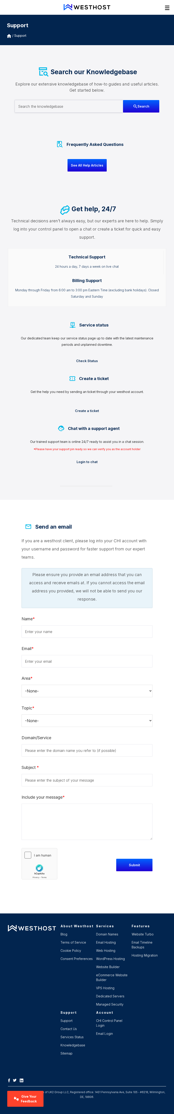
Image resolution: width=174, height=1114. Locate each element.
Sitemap (66, 1053)
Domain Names (107, 934)
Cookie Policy (70, 950)
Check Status (87, 361)
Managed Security (109, 1004)
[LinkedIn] (22, 1080)
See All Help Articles (87, 165)
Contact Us (68, 1029)
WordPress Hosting (110, 959)
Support (20, 35)
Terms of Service (73, 942)
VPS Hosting (105, 988)
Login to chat (87, 462)
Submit (134, 865)
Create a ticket (87, 411)
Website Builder (108, 967)
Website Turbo (143, 934)
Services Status (72, 1037)
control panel (50, 229)
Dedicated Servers (110, 996)
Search (143, 106)
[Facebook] (10, 1080)
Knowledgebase (72, 1045)
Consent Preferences (76, 959)
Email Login (104, 1033)
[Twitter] (15, 1080)
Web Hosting (105, 950)
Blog (63, 934)
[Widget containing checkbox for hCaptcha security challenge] (39, 863)
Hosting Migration (145, 955)
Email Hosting (106, 942)
